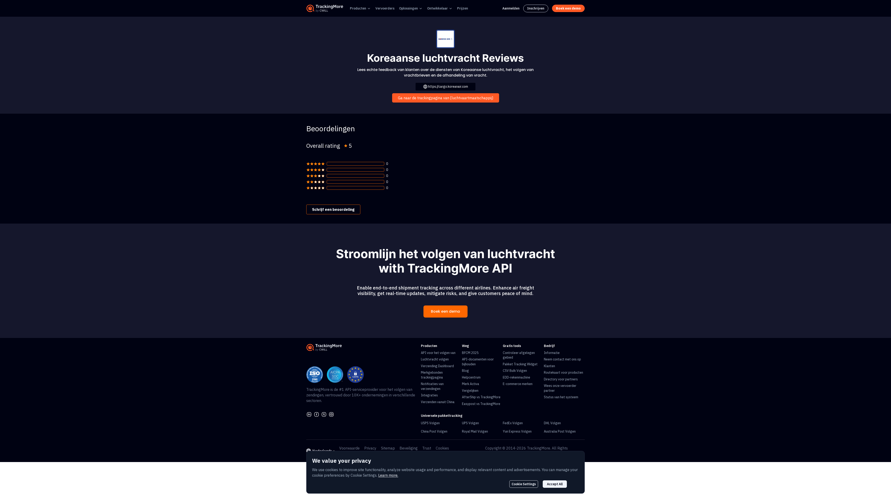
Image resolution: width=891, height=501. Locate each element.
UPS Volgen (470, 423)
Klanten (549, 366)
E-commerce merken (518, 384)
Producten (358, 8)
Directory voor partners (561, 379)
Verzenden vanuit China (438, 402)
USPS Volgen (430, 423)
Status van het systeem (561, 397)
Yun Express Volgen (517, 431)
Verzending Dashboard (437, 366)
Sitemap (388, 448)
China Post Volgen (434, 431)
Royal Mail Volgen (475, 431)
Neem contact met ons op (562, 359)
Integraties (429, 395)
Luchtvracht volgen (435, 359)
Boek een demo (445, 311)
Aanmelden (511, 8)
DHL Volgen (552, 423)
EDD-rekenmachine (516, 377)
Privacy (370, 448)
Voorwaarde (349, 448)
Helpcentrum (471, 377)
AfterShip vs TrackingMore (481, 397)
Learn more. (388, 475)
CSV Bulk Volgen (515, 371)
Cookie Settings (524, 484)
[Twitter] (324, 413)
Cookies (442, 448)
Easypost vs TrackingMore (481, 404)
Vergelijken (470, 391)
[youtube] (331, 413)
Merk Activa (470, 384)
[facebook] (316, 413)
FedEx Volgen (513, 423)
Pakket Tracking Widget (520, 364)
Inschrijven (535, 8)
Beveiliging (409, 448)
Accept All (555, 484)
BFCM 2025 (470, 353)
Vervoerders (384, 8)
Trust (426, 448)
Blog (465, 371)
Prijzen (462, 8)
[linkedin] (309, 413)
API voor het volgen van (438, 353)
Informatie (552, 353)
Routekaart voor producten (563, 372)
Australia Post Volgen (560, 431)
